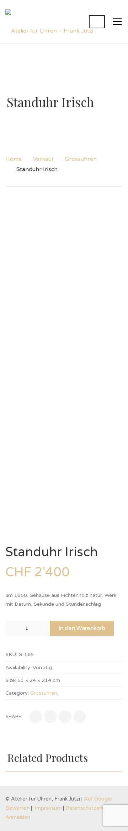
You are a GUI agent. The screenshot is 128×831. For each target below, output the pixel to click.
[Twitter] (50, 716)
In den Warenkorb (82, 628)
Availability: (18, 668)
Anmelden (17, 817)
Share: (13, 716)
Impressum (48, 808)
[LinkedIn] (65, 716)
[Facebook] (36, 716)
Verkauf (43, 159)
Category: (17, 693)
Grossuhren (81, 159)
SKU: (11, 654)
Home (13, 159)
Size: (10, 680)
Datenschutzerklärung (91, 808)
